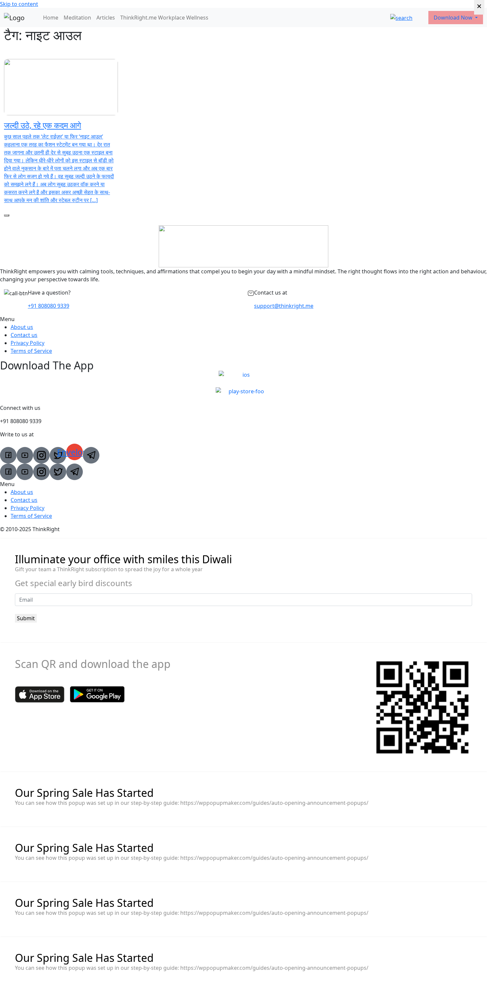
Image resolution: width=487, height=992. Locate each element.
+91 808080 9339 (48, 305)
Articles (105, 17)
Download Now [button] (454, 17)
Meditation (77, 17)
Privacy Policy (27, 343)
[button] (243, 319)
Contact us (24, 335)
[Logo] (14, 18)
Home (50, 17)
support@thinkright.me (283, 305)
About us (22, 327)
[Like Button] (6, 215)
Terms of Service (31, 351)
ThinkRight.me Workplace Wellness (164, 17)
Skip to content (19, 4)
